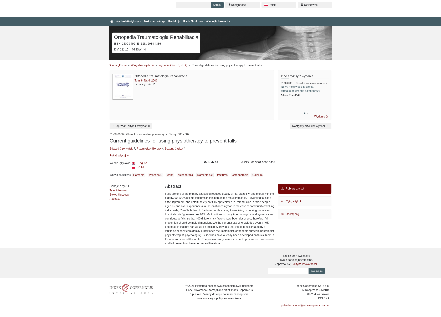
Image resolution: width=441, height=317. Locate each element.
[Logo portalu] (126, 8)
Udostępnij (292, 214)
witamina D (155, 174)
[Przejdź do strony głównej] (111, 21)
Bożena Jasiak (174, 148)
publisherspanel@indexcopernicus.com (305, 305)
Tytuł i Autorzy (118, 190)
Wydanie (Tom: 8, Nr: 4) (173, 65)
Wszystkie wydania (142, 65)
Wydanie (320, 116)
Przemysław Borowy (149, 148)
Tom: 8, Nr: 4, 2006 (146, 80)
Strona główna (118, 65)
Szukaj (217, 4)
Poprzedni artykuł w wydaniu (132, 126)
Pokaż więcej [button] (118, 155)
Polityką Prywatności (304, 264)
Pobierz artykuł (294, 188)
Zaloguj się (317, 270)
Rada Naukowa (193, 21)
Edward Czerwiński (121, 148)
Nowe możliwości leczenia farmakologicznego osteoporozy (300, 88)
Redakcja (174, 21)
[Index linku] (131, 288)
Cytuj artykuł (293, 201)
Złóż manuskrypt (155, 21)
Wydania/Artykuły (127, 21)
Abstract (115, 198)
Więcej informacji (217, 21)
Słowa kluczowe (120, 194)
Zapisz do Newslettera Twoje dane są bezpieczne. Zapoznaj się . (296, 259)
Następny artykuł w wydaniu (309, 126)
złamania (138, 174)
